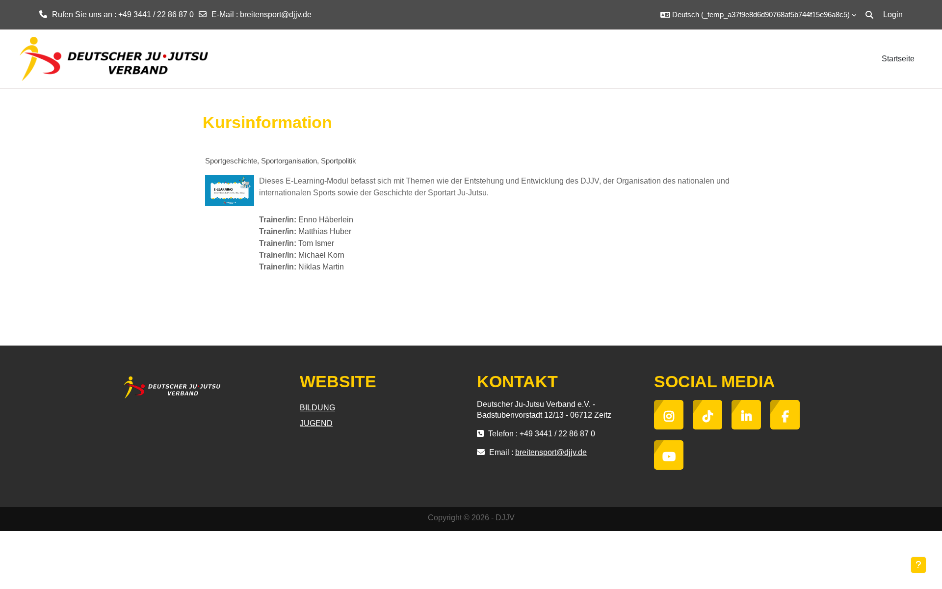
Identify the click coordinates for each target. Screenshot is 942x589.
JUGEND (316, 423)
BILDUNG (317, 407)
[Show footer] (918, 565)
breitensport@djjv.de (276, 14)
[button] (758, 14)
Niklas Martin (321, 267)
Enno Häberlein (325, 219)
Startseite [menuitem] (898, 58)
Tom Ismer (316, 243)
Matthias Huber (324, 231)
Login (893, 14)
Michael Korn (321, 255)
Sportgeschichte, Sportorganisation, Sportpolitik (280, 161)
